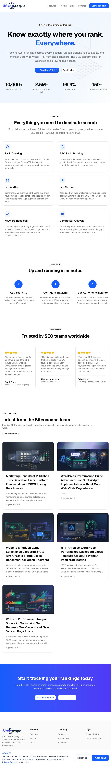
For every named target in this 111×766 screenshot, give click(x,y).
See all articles (10, 433)
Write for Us (63, 738)
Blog (72, 5)
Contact (82, 5)
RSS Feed (62, 742)
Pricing (63, 5)
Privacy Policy (9, 762)
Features (52, 5)
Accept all (100, 757)
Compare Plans (67, 697)
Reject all (82, 757)
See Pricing (68, 70)
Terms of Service (93, 738)
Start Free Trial (99, 5)
